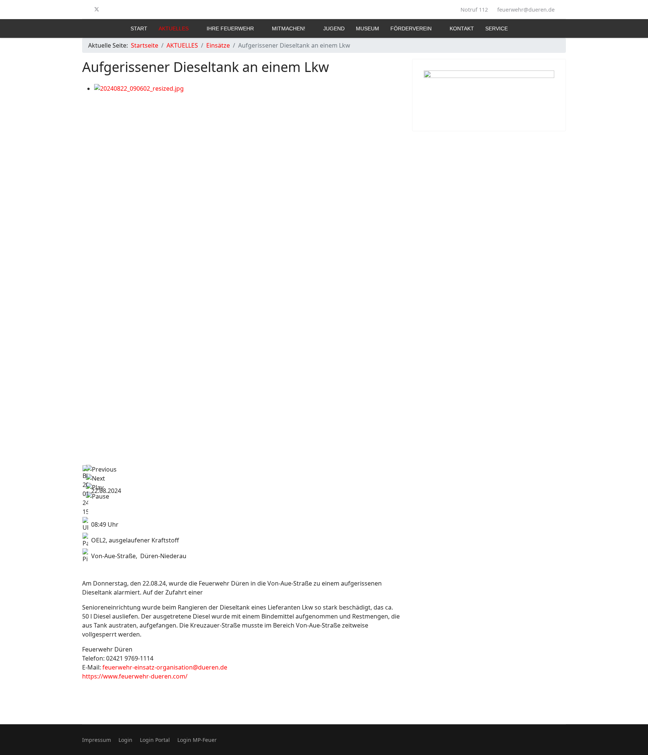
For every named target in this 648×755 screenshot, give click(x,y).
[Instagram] (109, 9)
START (138, 28)
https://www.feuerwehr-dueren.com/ (135, 676)
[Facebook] (84, 9)
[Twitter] (96, 9)
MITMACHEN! (288, 28)
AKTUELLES (174, 28)
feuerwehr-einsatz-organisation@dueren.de (164, 667)
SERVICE (496, 28)
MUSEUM (367, 28)
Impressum (96, 739)
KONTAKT (462, 28)
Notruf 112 (474, 9)
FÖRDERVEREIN (411, 28)
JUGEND (334, 28)
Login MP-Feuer (197, 739)
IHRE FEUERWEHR (230, 28)
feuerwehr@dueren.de (526, 9)
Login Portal (155, 739)
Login (125, 739)
